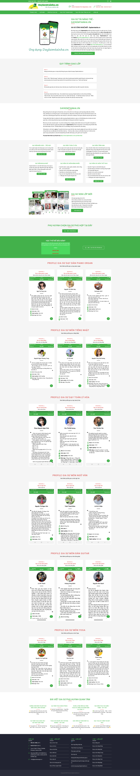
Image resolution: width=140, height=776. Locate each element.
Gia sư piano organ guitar (59, 766)
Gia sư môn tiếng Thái (102, 759)
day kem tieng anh (98, 151)
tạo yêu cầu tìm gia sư (93, 247)
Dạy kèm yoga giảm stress (59, 706)
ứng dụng (83, 53)
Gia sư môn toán (59, 743)
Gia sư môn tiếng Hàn (102, 749)
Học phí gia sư (80, 748)
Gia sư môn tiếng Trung (102, 753)
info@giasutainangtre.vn (36, 759)
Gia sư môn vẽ (59, 759)
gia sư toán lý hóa (70, 151)
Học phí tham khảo (66, 12)
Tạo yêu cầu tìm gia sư (83, 12)
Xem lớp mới (80, 755)
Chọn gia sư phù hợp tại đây (70, 231)
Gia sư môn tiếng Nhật (102, 766)
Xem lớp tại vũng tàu (77, 210)
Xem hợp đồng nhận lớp (80, 745)
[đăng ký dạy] (43, 6)
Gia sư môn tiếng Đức (102, 756)
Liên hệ (95, 12)
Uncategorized (70, 225)
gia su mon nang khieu (70, 172)
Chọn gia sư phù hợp (80, 751)
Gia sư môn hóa (59, 749)
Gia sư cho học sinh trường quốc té (59, 763)
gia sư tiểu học (42, 151)
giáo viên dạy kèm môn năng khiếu (98, 172)
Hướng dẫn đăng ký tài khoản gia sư (80, 758)
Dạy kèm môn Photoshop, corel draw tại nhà (42, 172)
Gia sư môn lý (59, 746)
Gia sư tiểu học (59, 753)
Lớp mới (42, 12)
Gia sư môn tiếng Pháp (102, 746)
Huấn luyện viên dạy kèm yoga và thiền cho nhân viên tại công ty (80, 707)
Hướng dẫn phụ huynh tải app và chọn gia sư (80, 762)
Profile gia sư (52, 12)
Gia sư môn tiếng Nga (80, 766)
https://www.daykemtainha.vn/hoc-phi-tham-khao (71, 135)
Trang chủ (33, 12)
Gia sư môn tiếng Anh (102, 743)
